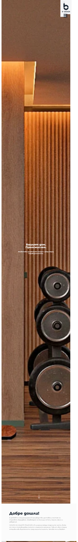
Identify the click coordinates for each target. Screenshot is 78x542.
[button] (34, 502)
